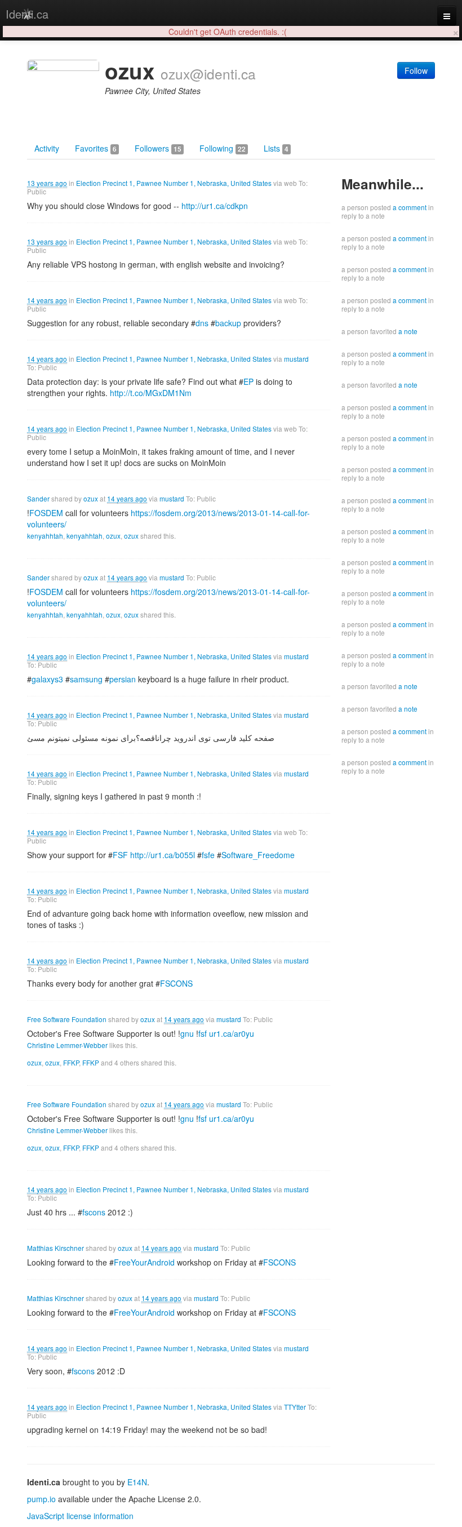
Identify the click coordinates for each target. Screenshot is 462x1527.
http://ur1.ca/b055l (162, 854)
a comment (410, 207)
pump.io (41, 1498)
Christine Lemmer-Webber (67, 1045)
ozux (90, 498)
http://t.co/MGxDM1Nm (151, 392)
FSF (120, 854)
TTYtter (295, 1406)
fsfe (208, 854)
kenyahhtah (45, 535)
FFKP (71, 1062)
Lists (276, 148)
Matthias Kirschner (55, 1248)
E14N (137, 1482)
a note (407, 331)
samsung (86, 679)
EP (248, 381)
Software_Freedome (258, 854)
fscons (93, 1212)
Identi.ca (27, 14)
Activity (46, 148)
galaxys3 (47, 679)
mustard (296, 358)
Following (222, 148)
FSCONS (176, 983)
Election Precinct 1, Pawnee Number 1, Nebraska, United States (174, 183)
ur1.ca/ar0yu (231, 1033)
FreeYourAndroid (144, 1262)
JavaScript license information (80, 1515)
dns (202, 323)
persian (122, 679)
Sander (38, 498)
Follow (416, 70)
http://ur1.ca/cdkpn (214, 205)
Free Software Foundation (66, 1019)
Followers (158, 148)
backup (228, 323)
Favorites (96, 148)
